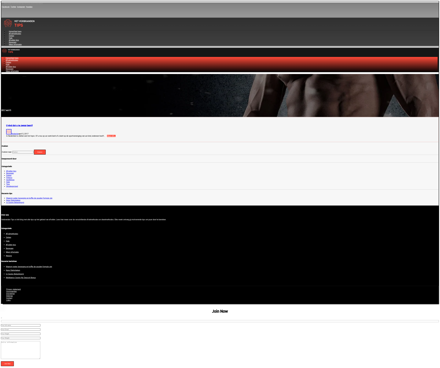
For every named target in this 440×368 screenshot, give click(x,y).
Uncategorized (12, 186)
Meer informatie (12, 252)
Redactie (15, 134)
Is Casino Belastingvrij (15, 202)
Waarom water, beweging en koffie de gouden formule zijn (29, 198)
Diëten (8, 175)
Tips (8, 184)
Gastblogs (10, 180)
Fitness (9, 178)
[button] (6, 7)
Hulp (8, 182)
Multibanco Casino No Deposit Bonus (21, 278)
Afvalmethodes (12, 234)
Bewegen (10, 173)
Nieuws (9, 256)
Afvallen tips (11, 171)
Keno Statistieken (13, 200)
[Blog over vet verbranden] (10, 54)
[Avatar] (8, 134)
